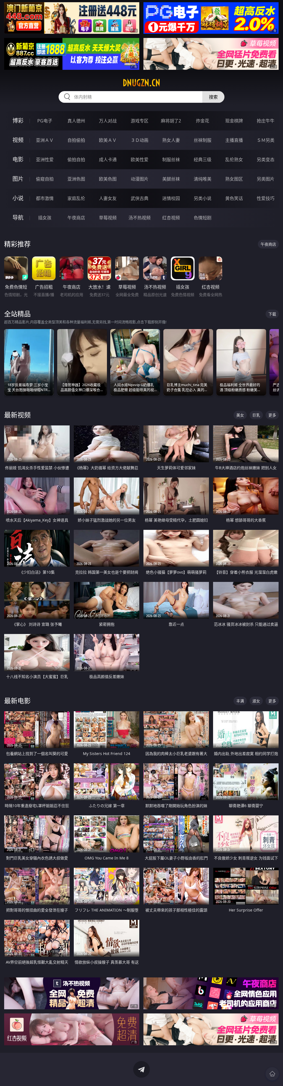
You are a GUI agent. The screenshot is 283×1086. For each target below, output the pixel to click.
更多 (272, 415)
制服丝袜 (171, 159)
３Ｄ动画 (139, 140)
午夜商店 (76, 218)
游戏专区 (139, 121)
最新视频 (17, 414)
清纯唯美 (202, 179)
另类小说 (202, 198)
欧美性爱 (139, 159)
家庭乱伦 (76, 198)
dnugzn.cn (141, 82)
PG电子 (44, 121)
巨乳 (256, 415)
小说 (17, 198)
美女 (240, 415)
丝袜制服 (202, 140)
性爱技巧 (265, 198)
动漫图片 (139, 179)
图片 (17, 179)
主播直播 (234, 140)
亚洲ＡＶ (45, 140)
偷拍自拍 (76, 159)
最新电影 (17, 700)
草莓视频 (108, 218)
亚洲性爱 (45, 159)
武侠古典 (139, 198)
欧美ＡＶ (108, 140)
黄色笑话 (234, 198)
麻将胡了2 (171, 121)
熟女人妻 (171, 140)
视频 (17, 140)
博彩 (17, 120)
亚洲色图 (76, 179)
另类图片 (265, 179)
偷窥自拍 (45, 179)
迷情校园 (171, 198)
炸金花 (202, 121)
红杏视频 (171, 218)
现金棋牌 (234, 121)
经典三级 (202, 159)
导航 (17, 217)
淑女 (256, 701)
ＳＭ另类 (265, 140)
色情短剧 (202, 218)
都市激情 (45, 198)
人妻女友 (108, 198)
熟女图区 (234, 179)
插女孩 (44, 218)
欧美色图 (108, 179)
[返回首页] (272, 1073)
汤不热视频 (140, 218)
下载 (272, 314)
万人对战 (108, 121)
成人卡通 (108, 159)
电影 (17, 159)
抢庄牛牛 (265, 121)
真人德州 (76, 121)
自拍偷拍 (76, 140)
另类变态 (265, 159)
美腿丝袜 (171, 179)
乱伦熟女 (234, 159)
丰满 (240, 701)
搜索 (213, 97)
